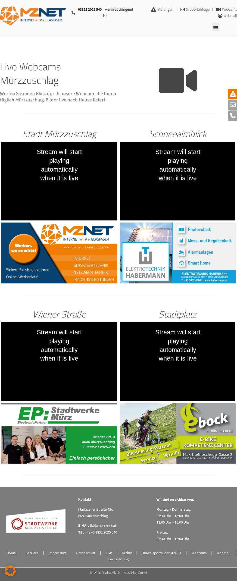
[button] (215, 27)
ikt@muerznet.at (103, 525)
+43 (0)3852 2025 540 (101, 532)
